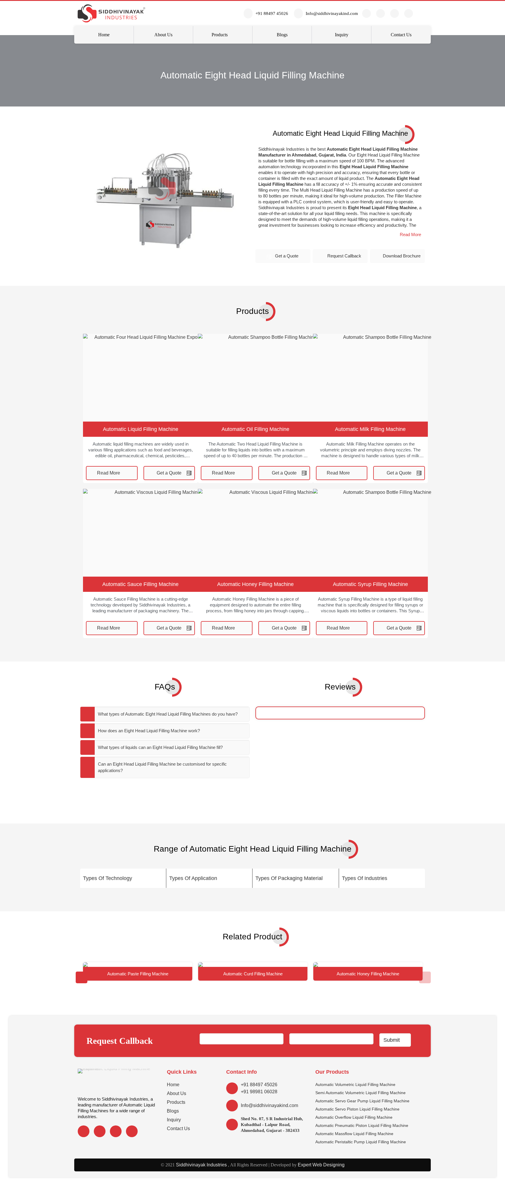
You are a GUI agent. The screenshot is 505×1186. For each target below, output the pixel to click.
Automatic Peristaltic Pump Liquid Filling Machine (360, 1141)
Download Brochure (402, 255)
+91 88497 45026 (259, 1084)
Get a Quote (286, 255)
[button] (410, 234)
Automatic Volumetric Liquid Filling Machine (355, 1084)
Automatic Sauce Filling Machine (140, 584)
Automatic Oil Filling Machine (255, 429)
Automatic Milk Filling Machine (370, 429)
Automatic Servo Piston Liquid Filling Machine (357, 1109)
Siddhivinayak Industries (201, 1164)
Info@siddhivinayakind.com (269, 1105)
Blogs (173, 1110)
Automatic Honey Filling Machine (255, 584)
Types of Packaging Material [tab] (289, 878)
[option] (137, 971)
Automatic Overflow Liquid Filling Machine (353, 1117)
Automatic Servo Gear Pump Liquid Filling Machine (362, 1101)
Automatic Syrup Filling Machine (370, 584)
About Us (176, 1093)
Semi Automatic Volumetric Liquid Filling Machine (360, 1092)
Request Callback (344, 255)
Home (173, 1084)
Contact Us (178, 1128)
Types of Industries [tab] (364, 878)
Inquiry (174, 1119)
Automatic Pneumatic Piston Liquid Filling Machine (361, 1125)
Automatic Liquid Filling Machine (140, 429)
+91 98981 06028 (259, 1091)
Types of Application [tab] (193, 878)
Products (176, 1102)
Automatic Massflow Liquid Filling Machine (354, 1133)
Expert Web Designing (321, 1164)
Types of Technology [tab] (107, 878)
